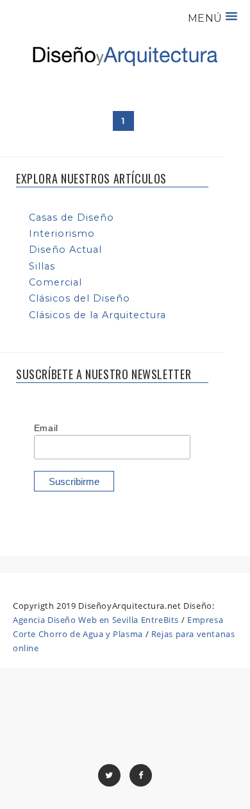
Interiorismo (62, 233)
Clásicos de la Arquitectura (97, 315)
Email (46, 428)
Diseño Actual (65, 249)
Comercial (55, 282)
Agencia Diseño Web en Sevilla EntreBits (96, 620)
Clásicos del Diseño (79, 298)
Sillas (42, 266)
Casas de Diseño (71, 217)
